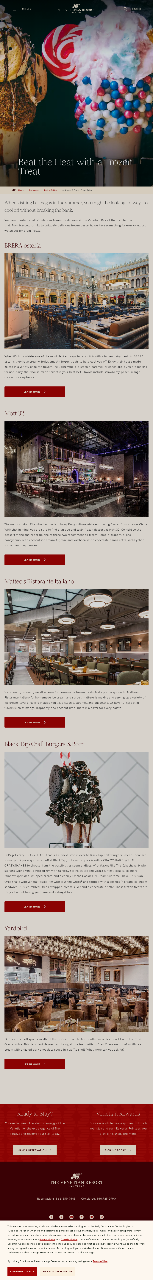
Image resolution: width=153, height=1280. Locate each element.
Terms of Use (100, 1261)
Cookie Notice (69, 1239)
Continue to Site (22, 1271)
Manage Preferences (57, 1271)
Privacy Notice (47, 1239)
